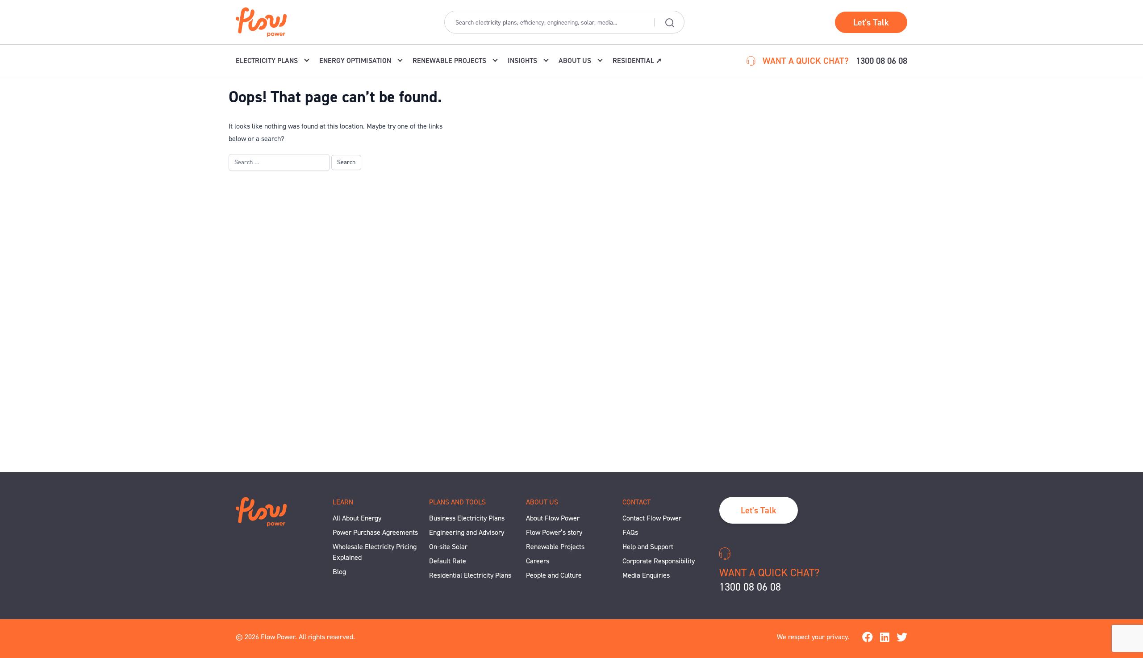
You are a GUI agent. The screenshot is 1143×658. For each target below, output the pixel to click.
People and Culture (554, 575)
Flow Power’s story (554, 532)
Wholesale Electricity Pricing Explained (375, 552)
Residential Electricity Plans (470, 575)
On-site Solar (448, 546)
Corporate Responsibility (658, 561)
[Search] (669, 22)
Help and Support (647, 546)
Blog (339, 571)
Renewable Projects (555, 546)
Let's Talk (871, 22)
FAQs (630, 532)
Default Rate (447, 561)
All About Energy (357, 518)
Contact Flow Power (651, 518)
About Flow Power (553, 518)
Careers (537, 561)
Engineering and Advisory (466, 532)
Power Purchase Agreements (375, 532)
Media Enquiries (646, 575)
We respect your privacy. (813, 636)
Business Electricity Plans (467, 518)
